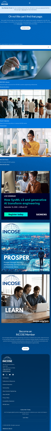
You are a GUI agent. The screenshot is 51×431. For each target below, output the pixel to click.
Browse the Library (4, 87)
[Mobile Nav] (30, 3)
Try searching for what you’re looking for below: (11, 44)
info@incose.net (6, 371)
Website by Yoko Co (7, 428)
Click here (24, 9)
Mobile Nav (30, 3)
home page (19, 23)
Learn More (25, 417)
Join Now (25, 348)
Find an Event (3, 125)
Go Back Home (25, 28)
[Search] (48, 47)
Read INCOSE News (4, 164)
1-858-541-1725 (6, 369)
